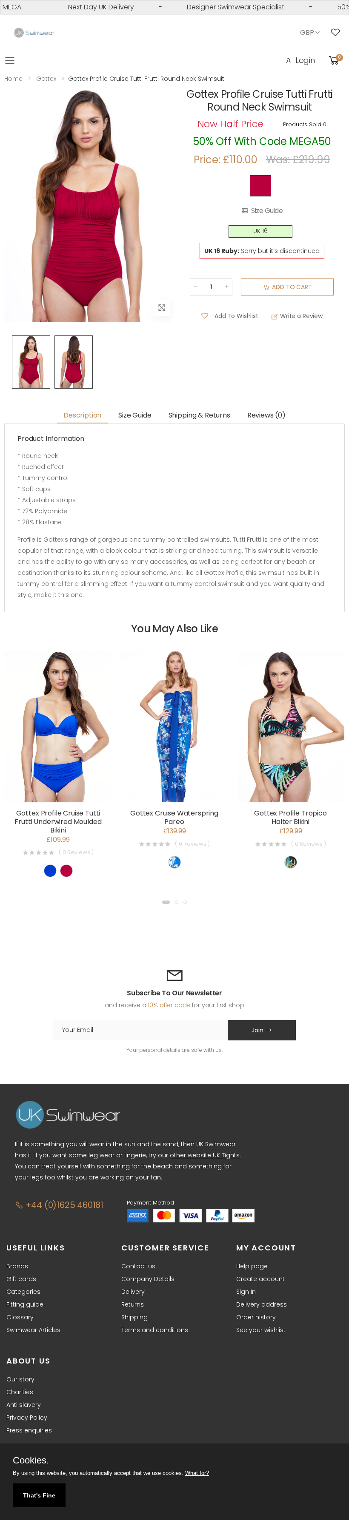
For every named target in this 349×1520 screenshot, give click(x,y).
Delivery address (261, 1304)
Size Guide (267, 211)
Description (82, 415)
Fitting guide (24, 1304)
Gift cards (21, 1279)
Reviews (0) (266, 415)
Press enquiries (29, 1430)
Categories (23, 1291)
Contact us (138, 1266)
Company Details (147, 1279)
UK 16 (260, 231)
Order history (256, 1317)
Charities (19, 1392)
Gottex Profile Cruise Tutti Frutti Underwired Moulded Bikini (57, 821)
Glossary (20, 1317)
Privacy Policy (26, 1417)
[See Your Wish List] (337, 32)
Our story (20, 1379)
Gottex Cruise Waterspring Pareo (174, 817)
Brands (17, 1266)
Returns (132, 1304)
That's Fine (39, 1495)
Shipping (134, 1317)
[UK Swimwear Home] (34, 33)
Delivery (133, 1291)
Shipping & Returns (199, 415)
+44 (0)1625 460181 (63, 1205)
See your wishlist (261, 1330)
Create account (260, 1279)
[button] (166, 902)
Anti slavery (23, 1405)
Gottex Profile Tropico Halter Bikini (290, 817)
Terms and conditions (154, 1330)
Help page (252, 1266)
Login (305, 60)
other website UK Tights (205, 1155)
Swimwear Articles (33, 1330)
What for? (197, 1473)
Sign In (246, 1291)
